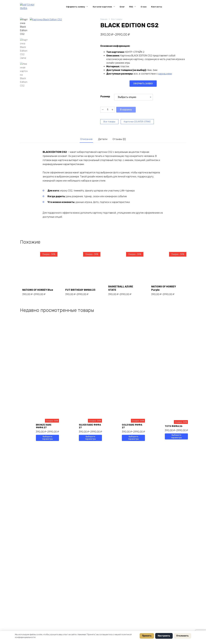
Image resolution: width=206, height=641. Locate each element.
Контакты (156, 6)
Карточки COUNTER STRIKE (137, 121)
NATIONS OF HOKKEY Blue (37, 289)
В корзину (126, 109)
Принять (147, 636)
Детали (102, 139)
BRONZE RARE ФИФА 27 (43, 426)
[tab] (86, 139)
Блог (122, 6)
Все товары (116, 19)
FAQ (131, 6)
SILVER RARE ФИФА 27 (90, 426)
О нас (144, 6)
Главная (103, 19)
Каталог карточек (102, 6)
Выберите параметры (47, 437)
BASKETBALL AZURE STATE (120, 288)
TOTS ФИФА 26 (173, 426)
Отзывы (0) (119, 139)
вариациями (165, 73)
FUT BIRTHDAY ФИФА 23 (80, 289)
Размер (105, 96)
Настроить (164, 636)
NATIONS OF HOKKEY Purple (163, 288)
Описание (86, 139)
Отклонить (182, 636)
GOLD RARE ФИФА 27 (132, 426)
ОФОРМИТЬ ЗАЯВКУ (143, 83)
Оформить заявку (75, 6)
